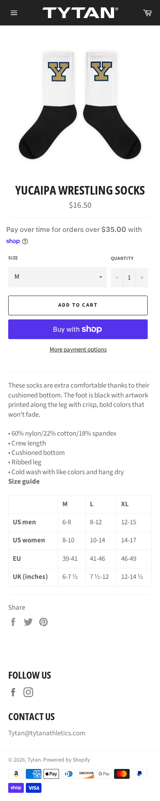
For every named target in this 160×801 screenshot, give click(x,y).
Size (13, 258)
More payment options (78, 350)
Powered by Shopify (66, 760)
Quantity (122, 258)
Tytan (34, 760)
